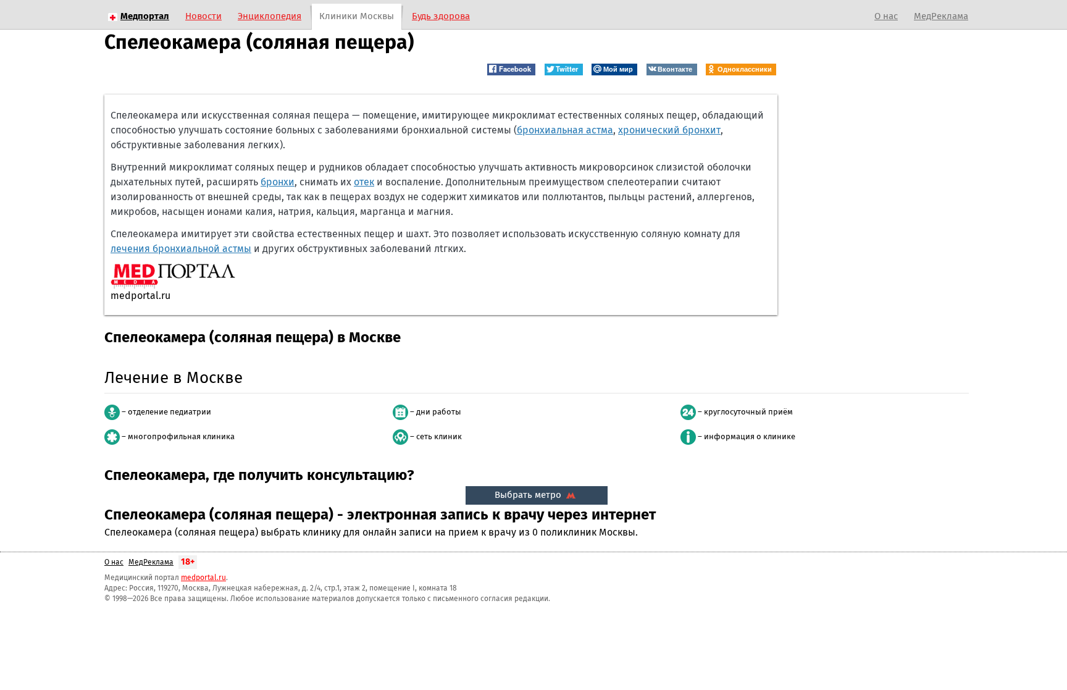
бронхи (278, 182)
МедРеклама (941, 16)
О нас (886, 16)
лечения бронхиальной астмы (181, 249)
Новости (203, 16)
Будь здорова (441, 16)
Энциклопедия (269, 16)
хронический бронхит (669, 130)
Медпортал (144, 16)
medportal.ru (203, 578)
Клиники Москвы (356, 16)
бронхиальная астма (565, 130)
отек (364, 182)
